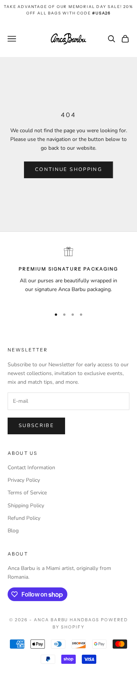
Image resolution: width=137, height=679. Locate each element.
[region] (68, 274)
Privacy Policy (24, 480)
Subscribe (36, 425)
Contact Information (31, 467)
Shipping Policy (26, 505)
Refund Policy (24, 518)
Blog (13, 530)
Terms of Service (27, 492)
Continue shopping (68, 169)
